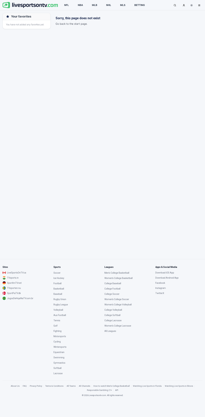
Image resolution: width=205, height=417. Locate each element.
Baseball (57, 294)
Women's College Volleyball (118, 304)
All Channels (84, 386)
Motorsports (59, 336)
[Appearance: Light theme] (191, 5)
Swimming (58, 357)
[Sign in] (184, 5)
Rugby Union (59, 299)
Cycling (57, 341)
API (116, 390)
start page (80, 23)
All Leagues (110, 331)
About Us (15, 386)
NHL (108, 5)
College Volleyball (113, 310)
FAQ (25, 386)
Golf (55, 325)
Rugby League (60, 304)
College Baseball (112, 283)
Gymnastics (59, 363)
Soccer (57, 273)
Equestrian (58, 352)
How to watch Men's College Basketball (111, 386)
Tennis (56, 320)
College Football (112, 288)
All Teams (71, 386)
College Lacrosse (113, 320)
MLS (122, 5)
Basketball (58, 288)
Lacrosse (58, 373)
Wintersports (59, 347)
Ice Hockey (58, 278)
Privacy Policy (36, 386)
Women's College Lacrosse (117, 325)
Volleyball (58, 310)
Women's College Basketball (118, 278)
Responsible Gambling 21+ (99, 390)
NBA (80, 5)
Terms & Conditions (54, 386)
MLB (94, 5)
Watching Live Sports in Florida (147, 386)
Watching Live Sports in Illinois (179, 386)
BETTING (139, 5)
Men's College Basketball (116, 273)
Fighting (57, 331)
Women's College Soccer (116, 299)
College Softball (112, 315)
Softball (57, 368)
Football (57, 283)
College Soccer (111, 294)
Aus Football (59, 315)
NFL (66, 5)
